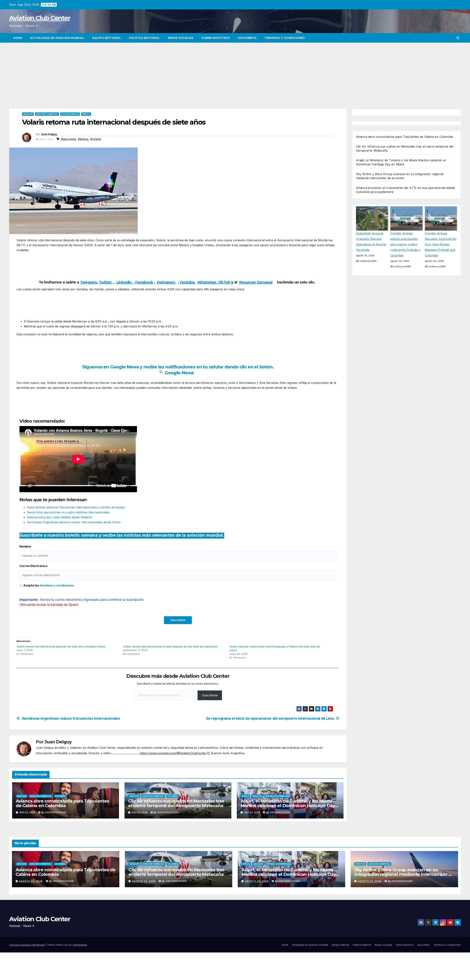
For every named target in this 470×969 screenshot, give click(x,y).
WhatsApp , (207, 282)
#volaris (95, 139)
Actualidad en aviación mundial (57, 38)
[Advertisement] (235, 70)
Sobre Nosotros (215, 38)
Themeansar (79, 944)
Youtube (187, 282)
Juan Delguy (49, 134)
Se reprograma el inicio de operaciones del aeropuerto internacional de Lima (270, 718)
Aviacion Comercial (47, 114)
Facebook (143, 282)
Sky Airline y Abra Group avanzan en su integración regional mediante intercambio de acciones (404, 874)
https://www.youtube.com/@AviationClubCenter (173, 753)
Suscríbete (247, 38)
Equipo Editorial (106, 38)
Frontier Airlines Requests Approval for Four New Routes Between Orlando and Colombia (441, 244)
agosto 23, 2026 (31, 881)
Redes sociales (180, 38)
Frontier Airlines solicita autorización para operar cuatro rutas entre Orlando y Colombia (405, 244)
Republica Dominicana (277, 796)
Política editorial (144, 38)
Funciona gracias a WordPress (27, 944)
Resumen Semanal (255, 282)
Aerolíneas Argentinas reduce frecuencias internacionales (71, 718)
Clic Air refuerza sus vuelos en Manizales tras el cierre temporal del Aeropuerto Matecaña (176, 803)
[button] (457, 38)
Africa (245, 796)
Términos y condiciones (285, 38)
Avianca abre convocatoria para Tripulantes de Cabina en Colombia (62, 803)
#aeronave (68, 139)
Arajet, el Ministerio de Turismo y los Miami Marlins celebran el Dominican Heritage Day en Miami (288, 805)
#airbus (83, 139)
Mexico (86, 114)
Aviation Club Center (39, 18)
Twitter (106, 282)
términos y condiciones (57, 585)
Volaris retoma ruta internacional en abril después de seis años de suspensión (170, 646)
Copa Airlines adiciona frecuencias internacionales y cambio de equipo (76, 507)
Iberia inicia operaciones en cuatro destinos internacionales (68, 512)
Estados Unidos (70, 114)
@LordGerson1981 (54, 812)
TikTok (224, 282)
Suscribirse (210, 695)
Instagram (166, 282)
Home (17, 38)
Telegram (88, 282)
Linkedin (123, 282)
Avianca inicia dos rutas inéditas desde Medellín (59, 517)
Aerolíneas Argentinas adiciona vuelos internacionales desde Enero (74, 522)
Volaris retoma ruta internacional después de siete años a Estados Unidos (61, 646)
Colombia (60, 796)
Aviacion (28, 114)
